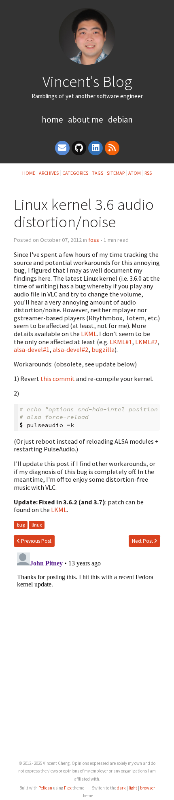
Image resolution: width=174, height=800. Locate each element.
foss (93, 239)
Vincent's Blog (87, 81)
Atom (134, 173)
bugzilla (103, 349)
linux (37, 525)
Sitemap (116, 173)
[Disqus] (87, 650)
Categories (75, 173)
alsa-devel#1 (31, 349)
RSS (148, 173)
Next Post (143, 541)
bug (21, 525)
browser (147, 788)
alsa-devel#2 (70, 349)
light (133, 788)
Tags (97, 173)
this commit (57, 379)
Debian (120, 119)
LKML (89, 334)
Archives (49, 173)
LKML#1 (121, 342)
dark (121, 788)
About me (85, 119)
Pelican (45, 788)
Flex (68, 788)
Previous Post (35, 541)
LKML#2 (146, 342)
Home (52, 119)
